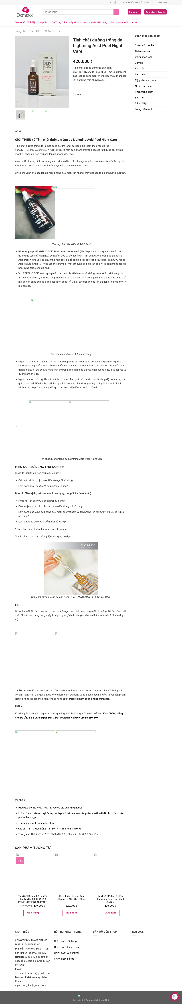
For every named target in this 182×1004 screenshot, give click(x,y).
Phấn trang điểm (144, 91)
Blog (104, 22)
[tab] (18, 132)
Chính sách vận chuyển (66, 952)
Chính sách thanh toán (66, 947)
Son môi (139, 97)
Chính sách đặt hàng (65, 941)
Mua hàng (33, 912)
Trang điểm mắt (144, 109)
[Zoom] (19, 104)
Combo (139, 62)
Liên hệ (133, 22)
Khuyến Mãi (95, 22)
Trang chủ (20, 22)
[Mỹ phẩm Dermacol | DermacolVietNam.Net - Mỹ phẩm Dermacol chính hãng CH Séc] (26, 12)
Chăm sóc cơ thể (144, 45)
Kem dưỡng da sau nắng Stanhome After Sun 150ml (71, 897)
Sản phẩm (43, 22)
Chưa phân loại (143, 56)
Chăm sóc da (52, 31)
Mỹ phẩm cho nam (78, 22)
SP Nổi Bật (141, 103)
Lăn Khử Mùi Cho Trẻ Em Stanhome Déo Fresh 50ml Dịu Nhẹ (110, 899)
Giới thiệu (31, 22)
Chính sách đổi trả (64, 958)
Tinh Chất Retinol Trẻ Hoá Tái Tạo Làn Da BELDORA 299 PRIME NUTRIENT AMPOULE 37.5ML (32, 900)
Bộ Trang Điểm (59, 22)
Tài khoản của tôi (119, 22)
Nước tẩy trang (143, 86)
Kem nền (140, 74)
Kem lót (139, 68)
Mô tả (18, 132)
